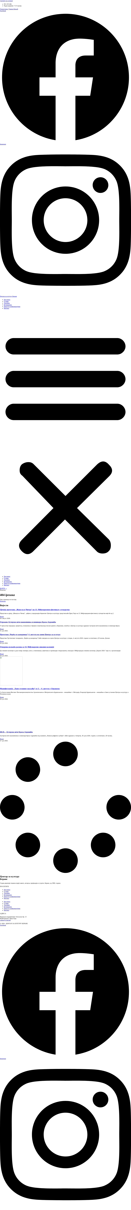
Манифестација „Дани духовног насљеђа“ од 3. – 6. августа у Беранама (30, 689)
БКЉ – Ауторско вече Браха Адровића (16, 732)
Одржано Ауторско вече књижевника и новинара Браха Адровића (28, 622)
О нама (6, 301)
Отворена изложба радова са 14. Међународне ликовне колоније (27, 647)
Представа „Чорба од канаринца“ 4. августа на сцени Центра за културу (30, 634)
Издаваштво (8, 305)
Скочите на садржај (6, 1)
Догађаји (7, 303)
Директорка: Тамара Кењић (9, 9)
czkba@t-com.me (5, 920)
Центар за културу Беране (8, 296)
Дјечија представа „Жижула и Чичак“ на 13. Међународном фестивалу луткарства (35, 610)
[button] (65, 442)
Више (2, 616)
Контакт (6, 308)
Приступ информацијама (12, 306)
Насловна (7, 299)
